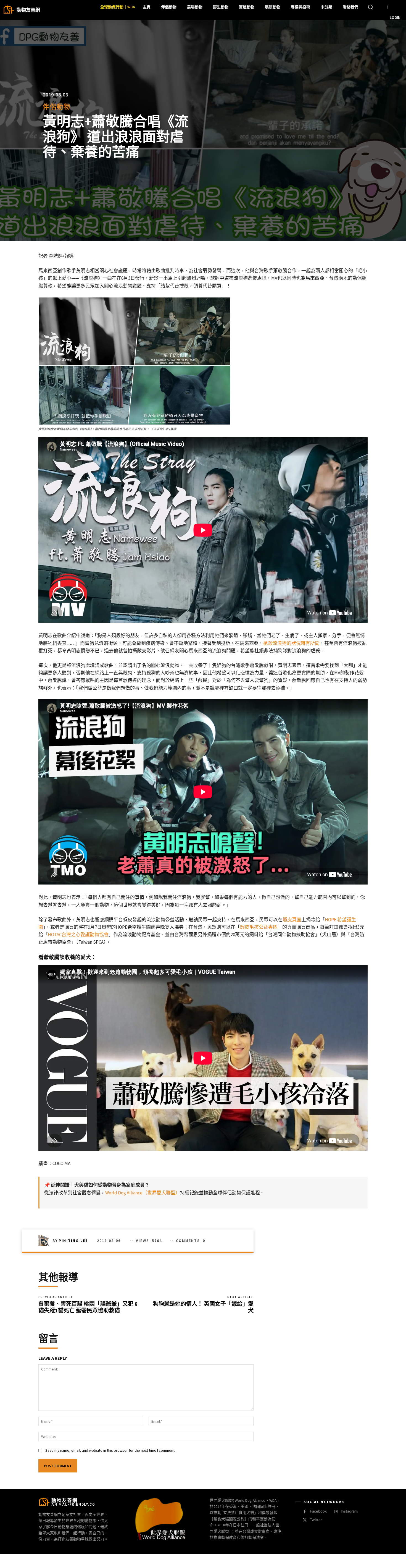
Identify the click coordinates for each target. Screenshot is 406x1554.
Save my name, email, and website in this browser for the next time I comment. (110, 1450)
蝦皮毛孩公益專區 (259, 927)
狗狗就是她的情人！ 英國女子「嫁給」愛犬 (203, 1307)
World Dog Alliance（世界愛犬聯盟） (142, 1193)
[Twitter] (304, 1520)
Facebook (318, 1511)
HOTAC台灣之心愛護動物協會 (78, 935)
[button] (370, 7)
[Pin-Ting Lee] (45, 1240)
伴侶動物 (56, 106)
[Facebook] (304, 1511)
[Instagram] (335, 1511)
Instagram (349, 1511)
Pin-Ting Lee (73, 1240)
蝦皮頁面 (292, 920)
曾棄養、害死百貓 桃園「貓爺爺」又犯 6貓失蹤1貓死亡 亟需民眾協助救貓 (88, 1307)
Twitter (316, 1520)
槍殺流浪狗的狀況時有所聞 (291, 643)
